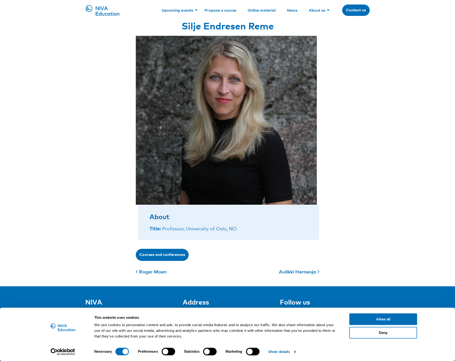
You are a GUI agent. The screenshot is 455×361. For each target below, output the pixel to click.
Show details (279, 352)
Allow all (383, 319)
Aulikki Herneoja (297, 271)
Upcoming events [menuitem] (177, 10)
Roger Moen (153, 271)
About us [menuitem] (317, 10)
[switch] (168, 351)
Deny (383, 333)
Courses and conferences (162, 254)
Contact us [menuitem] (356, 10)
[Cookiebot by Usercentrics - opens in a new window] (63, 351)
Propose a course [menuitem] (220, 10)
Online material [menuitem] (262, 10)
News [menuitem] (292, 10)
